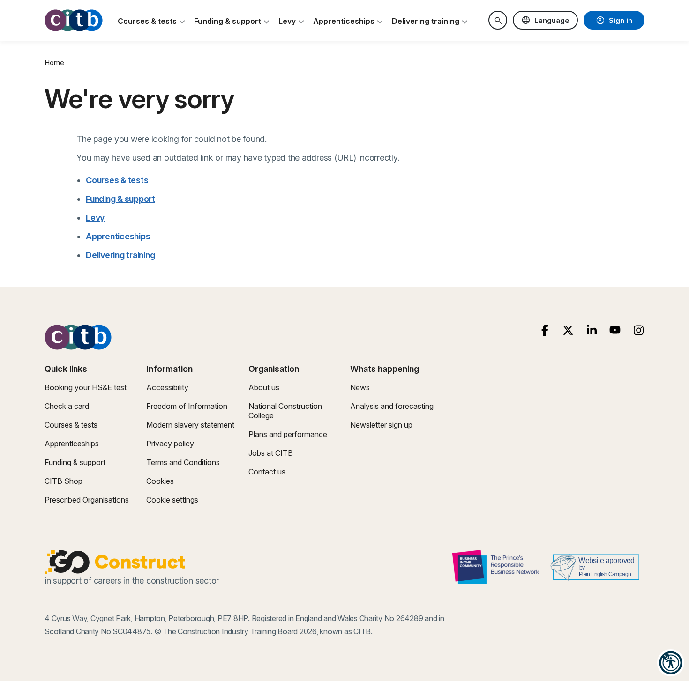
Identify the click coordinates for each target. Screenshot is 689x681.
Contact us (266, 471)
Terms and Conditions (183, 462)
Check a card (67, 406)
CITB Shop (63, 481)
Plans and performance (287, 434)
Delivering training (120, 255)
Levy (95, 217)
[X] (568, 330)
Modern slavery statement (190, 424)
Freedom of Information (186, 406)
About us (263, 387)
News (360, 387)
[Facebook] (545, 330)
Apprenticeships (118, 236)
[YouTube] (615, 330)
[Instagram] (638, 330)
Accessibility (167, 387)
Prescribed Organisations (87, 499)
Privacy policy (170, 443)
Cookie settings (172, 499)
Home (54, 62)
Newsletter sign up (381, 424)
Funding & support (120, 199)
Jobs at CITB (270, 453)
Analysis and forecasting (392, 406)
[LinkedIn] (592, 330)
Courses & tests (117, 180)
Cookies (160, 481)
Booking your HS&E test (86, 387)
